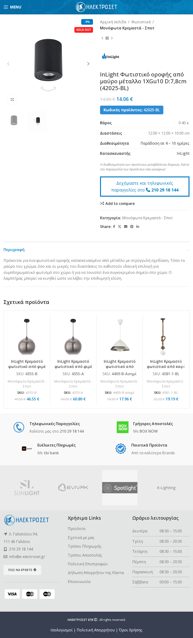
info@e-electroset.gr (27, 556)
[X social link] (120, 226)
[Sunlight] (27, 487)
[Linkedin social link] (138, 226)
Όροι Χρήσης (130, 630)
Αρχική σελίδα (113, 21)
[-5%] (26, 337)
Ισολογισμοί (62, 630)
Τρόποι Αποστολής (85, 555)
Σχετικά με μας (81, 537)
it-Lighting (166, 487)
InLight (183, 153)
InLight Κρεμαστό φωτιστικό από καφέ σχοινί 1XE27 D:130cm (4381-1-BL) (166, 369)
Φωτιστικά (141, 21)
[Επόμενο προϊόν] (111, 38)
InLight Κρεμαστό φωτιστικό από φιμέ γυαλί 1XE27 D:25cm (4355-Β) (27, 369)
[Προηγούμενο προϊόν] (102, 38)
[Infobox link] (48, 428)
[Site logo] (97, 6)
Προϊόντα (76, 528)
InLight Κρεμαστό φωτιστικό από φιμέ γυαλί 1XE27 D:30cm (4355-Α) (73, 369)
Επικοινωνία (79, 581)
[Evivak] (73, 487)
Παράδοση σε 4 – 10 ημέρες (165, 143)
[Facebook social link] (114, 226)
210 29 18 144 (164, 190)
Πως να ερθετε (20, 570)
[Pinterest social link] (132, 226)
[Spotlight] (119, 487)
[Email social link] (126, 226)
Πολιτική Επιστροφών (88, 563)
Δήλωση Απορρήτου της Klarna (96, 572)
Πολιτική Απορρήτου (96, 630)
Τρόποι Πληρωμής (84, 546)
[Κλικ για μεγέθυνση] (12, 99)
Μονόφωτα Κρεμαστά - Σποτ (127, 28)
